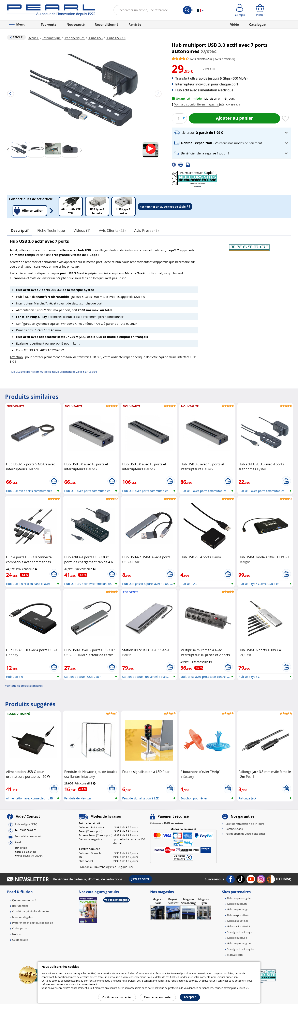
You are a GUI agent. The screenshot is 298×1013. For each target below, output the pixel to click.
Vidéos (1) (82, 230)
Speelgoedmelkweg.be (240, 949)
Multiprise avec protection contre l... (205, 677)
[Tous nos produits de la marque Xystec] (249, 245)
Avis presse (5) (146, 230)
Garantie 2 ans (234, 829)
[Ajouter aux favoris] (285, 118)
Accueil (33, 38)
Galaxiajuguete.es (237, 921)
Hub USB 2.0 (188, 584)
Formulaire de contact (28, 836)
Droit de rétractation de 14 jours (244, 824)
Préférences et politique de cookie (32, 923)
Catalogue (257, 24)
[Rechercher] (187, 10)
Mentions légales (22, 917)
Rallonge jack (247, 798)
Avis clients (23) (112, 230)
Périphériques (74, 38)
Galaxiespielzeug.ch (238, 909)
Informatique (51, 38)
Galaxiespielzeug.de (239, 898)
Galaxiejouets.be (237, 938)
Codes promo (20, 928)
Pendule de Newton (77, 798)
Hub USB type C (249, 677)
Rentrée (135, 24)
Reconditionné (106, 24)
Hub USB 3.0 (14, 677)
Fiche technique (51, 230)
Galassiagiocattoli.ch (239, 915)
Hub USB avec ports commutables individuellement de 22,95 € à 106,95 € (53, 371)
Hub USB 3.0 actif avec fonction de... (88, 584)
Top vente (48, 24)
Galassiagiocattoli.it (238, 926)
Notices (16, 934)
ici (247, 988)
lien (236, 977)
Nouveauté (75, 24)
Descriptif (20, 230)
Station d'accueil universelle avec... (145, 677)
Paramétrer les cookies (158, 997)
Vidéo (234, 24)
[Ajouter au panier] (54, 481)
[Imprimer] (182, 164)
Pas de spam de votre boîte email (245, 833)
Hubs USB (95, 38)
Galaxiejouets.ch (237, 904)
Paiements (166, 823)
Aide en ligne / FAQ (26, 824)
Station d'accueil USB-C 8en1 (83, 677)
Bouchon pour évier (193, 798)
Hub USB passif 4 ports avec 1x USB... (147, 584)
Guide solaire (20, 940)
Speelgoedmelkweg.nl (240, 932)
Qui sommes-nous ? (24, 900)
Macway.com (235, 955)
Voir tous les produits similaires (24, 685)
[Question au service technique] (189, 164)
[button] (196, 104)
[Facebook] (175, 164)
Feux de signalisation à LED (140, 798)
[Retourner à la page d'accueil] (51, 11)
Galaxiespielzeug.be (239, 943)
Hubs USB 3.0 (115, 38)
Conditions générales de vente (30, 911)
